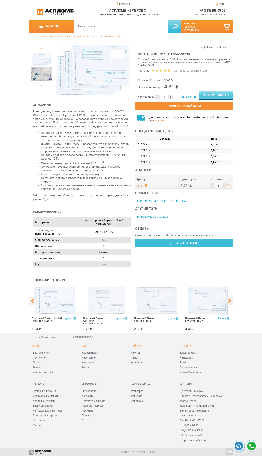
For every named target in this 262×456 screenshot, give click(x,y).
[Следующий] (41, 85)
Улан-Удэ (136, 362)
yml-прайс (137, 400)
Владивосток (188, 352)
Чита (134, 357)
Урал (36, 345)
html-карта (137, 391)
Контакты (118, 15)
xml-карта (136, 395)
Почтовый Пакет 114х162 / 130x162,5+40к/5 (47, 320)
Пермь (37, 362)
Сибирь (87, 345)
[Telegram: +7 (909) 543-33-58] (239, 446)
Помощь (131, 15)
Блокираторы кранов (45, 415)
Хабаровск (186, 357)
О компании (105, 15)
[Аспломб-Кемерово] (55, 14)
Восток (185, 345)
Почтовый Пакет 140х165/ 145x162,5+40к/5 (93, 321)
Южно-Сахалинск (190, 372)
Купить (69, 318)
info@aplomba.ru (46, 337)
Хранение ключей (44, 400)
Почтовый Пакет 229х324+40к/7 (195, 320)
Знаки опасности (43, 405)
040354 (140, 186)
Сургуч (37, 425)
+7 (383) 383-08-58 (212, 10)
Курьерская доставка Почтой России (163, 201)
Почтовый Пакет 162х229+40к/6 (144, 320)
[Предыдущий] (41, 49)
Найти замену (216, 95)
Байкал (136, 345)
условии (160, 120)
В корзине (190, 23)
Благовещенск (189, 367)
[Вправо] (229, 301)
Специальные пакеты (86, 36)
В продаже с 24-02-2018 (152, 216)
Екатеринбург (41, 352)
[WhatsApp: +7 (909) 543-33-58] (251, 446)
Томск (85, 367)
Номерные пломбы (44, 391)
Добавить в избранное (216, 47)
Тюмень (37, 367)
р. (197, 30)
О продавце (89, 391)
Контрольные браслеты (47, 410)
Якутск (184, 362)
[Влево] (32, 301)
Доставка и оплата (148, 15)
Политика (87, 410)
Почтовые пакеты (114, 36)
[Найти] (174, 26)
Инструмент (40, 420)
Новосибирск (90, 352)
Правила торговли (93, 405)
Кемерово (88, 362)
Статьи (86, 420)
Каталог (65, 36)
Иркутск (135, 352)
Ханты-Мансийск (43, 372)
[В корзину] (226, 27)
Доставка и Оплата (93, 400)
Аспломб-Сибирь (47, 36)
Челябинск (39, 357)
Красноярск (89, 357)
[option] (92, 70)
